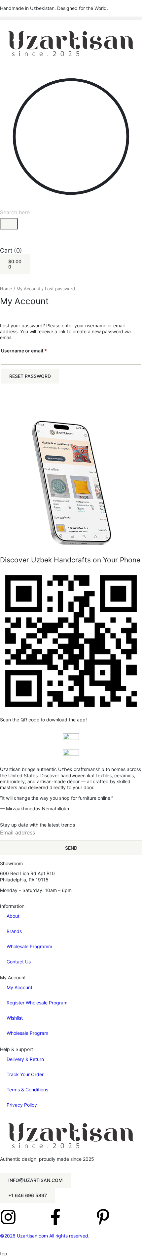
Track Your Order (25, 1074)
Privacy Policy (22, 1105)
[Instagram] (8, 1217)
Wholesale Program (27, 1033)
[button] (71, 18)
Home (6, 288)
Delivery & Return (25, 1059)
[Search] (9, 223)
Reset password (30, 376)
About (13, 916)
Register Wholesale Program (37, 1002)
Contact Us (19, 961)
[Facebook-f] (55, 1217)
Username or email (34, 349)
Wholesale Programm (29, 946)
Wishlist (15, 1018)
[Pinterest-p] (103, 1217)
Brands (14, 931)
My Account (29, 288)
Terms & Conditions (27, 1089)
